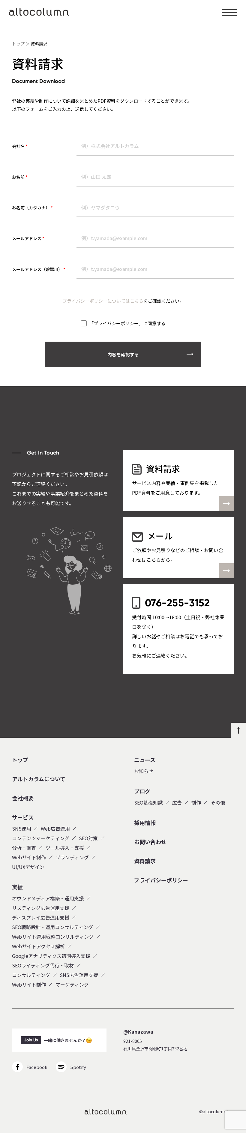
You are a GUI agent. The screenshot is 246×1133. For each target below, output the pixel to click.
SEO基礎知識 (148, 802)
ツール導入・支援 (65, 847)
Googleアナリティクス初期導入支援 (51, 955)
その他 (218, 802)
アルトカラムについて (38, 779)
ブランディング (72, 857)
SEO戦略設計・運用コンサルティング (52, 927)
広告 (177, 802)
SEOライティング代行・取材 (43, 965)
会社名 (20, 146)
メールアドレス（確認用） (38, 269)
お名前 (20, 177)
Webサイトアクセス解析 (38, 946)
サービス (23, 817)
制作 (196, 802)
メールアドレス (28, 238)
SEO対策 (88, 838)
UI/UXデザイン (28, 866)
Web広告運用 (55, 828)
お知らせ (143, 771)
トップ (18, 44)
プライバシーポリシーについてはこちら (102, 301)
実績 (17, 887)
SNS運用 (21, 828)
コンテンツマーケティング (40, 838)
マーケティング (72, 984)
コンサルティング (31, 974)
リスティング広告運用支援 (40, 907)
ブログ (142, 791)
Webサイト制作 (29, 857)
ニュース (144, 760)
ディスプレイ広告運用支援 (40, 917)
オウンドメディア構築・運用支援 (48, 898)
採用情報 (145, 822)
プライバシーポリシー (161, 880)
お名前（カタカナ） (32, 207)
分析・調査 (24, 847)
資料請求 (145, 861)
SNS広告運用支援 (79, 974)
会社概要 (23, 798)
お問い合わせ (150, 842)
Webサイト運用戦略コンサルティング (53, 936)
